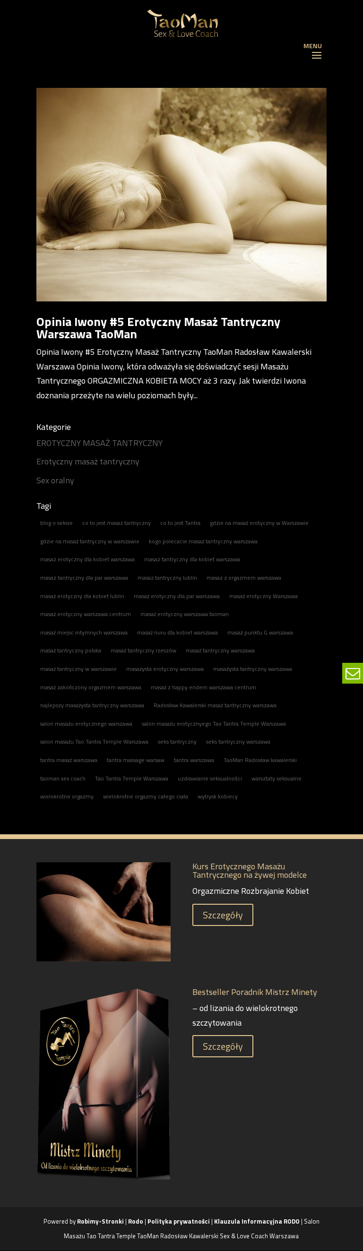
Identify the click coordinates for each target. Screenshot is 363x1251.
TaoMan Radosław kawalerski (260, 759)
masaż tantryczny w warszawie (78, 668)
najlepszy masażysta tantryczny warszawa (92, 705)
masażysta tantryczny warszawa (252, 668)
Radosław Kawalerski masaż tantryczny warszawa (215, 705)
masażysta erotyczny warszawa (165, 668)
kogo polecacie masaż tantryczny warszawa (203, 541)
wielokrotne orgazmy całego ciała (145, 796)
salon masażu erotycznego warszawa (86, 723)
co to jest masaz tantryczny (116, 522)
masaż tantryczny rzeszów (143, 650)
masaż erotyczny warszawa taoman (184, 613)
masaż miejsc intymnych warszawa (84, 632)
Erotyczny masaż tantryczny (87, 461)
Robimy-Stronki (100, 1221)
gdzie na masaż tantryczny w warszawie (89, 541)
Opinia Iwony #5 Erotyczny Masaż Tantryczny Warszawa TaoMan (158, 327)
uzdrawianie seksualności (210, 778)
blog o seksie (56, 522)
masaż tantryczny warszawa (220, 650)
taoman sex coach (63, 778)
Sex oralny (55, 480)
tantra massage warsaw (135, 759)
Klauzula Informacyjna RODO (257, 1221)
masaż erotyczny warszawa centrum (85, 613)
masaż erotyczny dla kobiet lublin (82, 595)
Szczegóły (223, 915)
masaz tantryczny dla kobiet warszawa (192, 559)
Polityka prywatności (179, 1221)
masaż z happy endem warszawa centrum (203, 687)
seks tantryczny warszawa (238, 741)
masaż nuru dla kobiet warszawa (177, 632)
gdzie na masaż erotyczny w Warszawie (259, 522)
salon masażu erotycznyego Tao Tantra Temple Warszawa (214, 723)
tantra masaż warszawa (68, 759)
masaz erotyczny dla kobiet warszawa (87, 559)
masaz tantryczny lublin (167, 577)
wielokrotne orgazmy (67, 796)
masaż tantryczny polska (70, 650)
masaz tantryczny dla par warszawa (84, 577)
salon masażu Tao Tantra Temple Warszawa (94, 741)
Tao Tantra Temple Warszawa (131, 778)
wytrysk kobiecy (218, 796)
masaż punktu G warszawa (260, 632)
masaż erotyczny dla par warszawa (177, 595)
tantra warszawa (194, 759)
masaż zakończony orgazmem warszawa (90, 687)
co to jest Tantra (180, 522)
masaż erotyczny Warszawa (263, 595)
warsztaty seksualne (276, 778)
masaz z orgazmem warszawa (244, 577)
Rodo (135, 1221)
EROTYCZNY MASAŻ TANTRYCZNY (99, 443)
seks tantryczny (177, 741)
